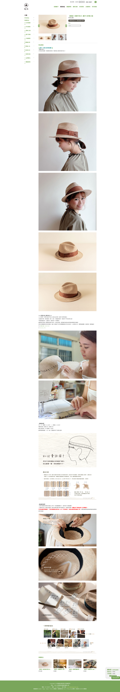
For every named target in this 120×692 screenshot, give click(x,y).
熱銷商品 (26, 20)
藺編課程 (69, 6)
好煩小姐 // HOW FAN (44, 326)
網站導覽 (72, 1)
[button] (41, 38)
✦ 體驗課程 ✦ (27, 62)
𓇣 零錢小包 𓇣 (27, 47)
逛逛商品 (62, 6)
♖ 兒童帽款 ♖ (27, 39)
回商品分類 (115, 677)
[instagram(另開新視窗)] (84, 2)
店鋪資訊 (88, 6)
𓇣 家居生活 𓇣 (27, 51)
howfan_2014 (43, 327)
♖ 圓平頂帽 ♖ (27, 35)
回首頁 (76, 1)
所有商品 (26, 18)
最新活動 (75, 6)
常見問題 (94, 6)
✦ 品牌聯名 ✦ (27, 58)
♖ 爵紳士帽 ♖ (27, 31)
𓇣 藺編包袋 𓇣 (27, 43)
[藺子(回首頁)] (26, 6)
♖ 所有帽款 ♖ (27, 27)
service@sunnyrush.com (72, 687)
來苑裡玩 (81, 6)
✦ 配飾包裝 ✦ (27, 55)
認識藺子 (56, 6)
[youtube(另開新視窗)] (82, 2)
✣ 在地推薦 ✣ (27, 23)
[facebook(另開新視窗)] (80, 2)
